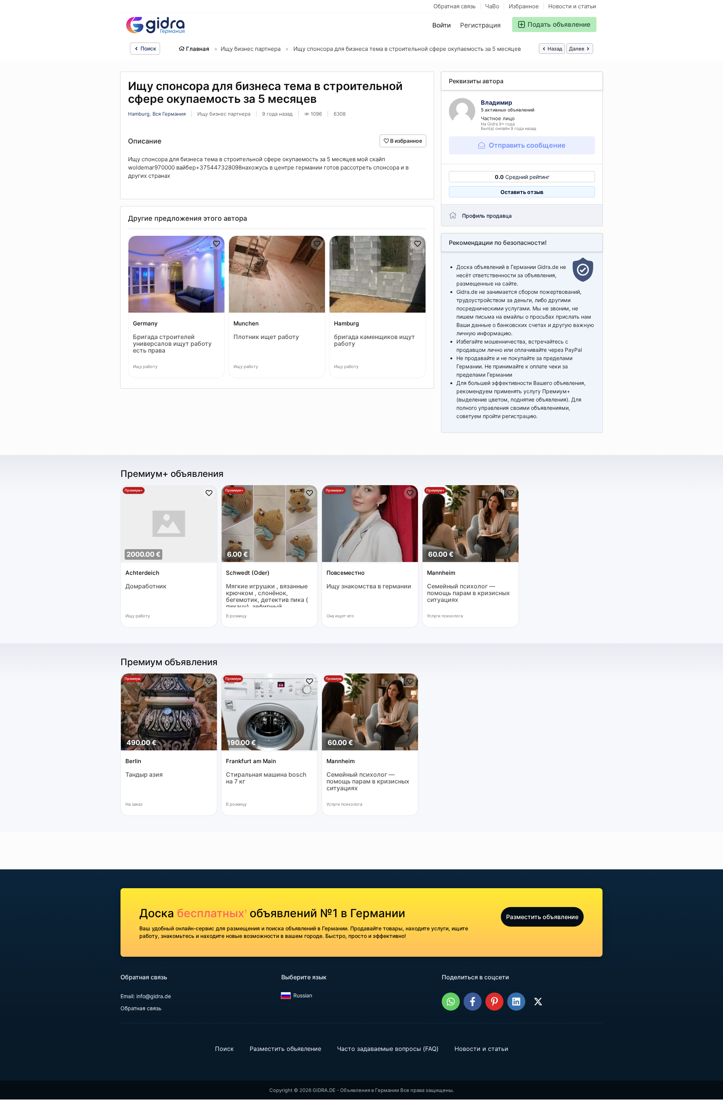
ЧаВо (492, 6)
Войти (441, 25)
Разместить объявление (542, 917)
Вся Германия (169, 114)
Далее (577, 49)
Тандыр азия (144, 774)
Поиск (147, 48)
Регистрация (480, 25)
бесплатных (212, 913)
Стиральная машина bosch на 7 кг (266, 778)
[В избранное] (216, 244)
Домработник (145, 586)
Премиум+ (134, 490)
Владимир (496, 102)
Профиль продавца (487, 215)
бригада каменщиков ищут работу (374, 340)
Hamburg (138, 114)
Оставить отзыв (521, 192)
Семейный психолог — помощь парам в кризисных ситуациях (468, 593)
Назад (554, 49)
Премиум (132, 678)
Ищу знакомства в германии (368, 586)
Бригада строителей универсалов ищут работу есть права (172, 343)
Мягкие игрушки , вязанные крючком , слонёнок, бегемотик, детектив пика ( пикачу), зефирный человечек (267, 595)
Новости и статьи (572, 6)
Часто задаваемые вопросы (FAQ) (388, 1048)
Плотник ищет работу (266, 337)
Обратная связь (454, 6)
